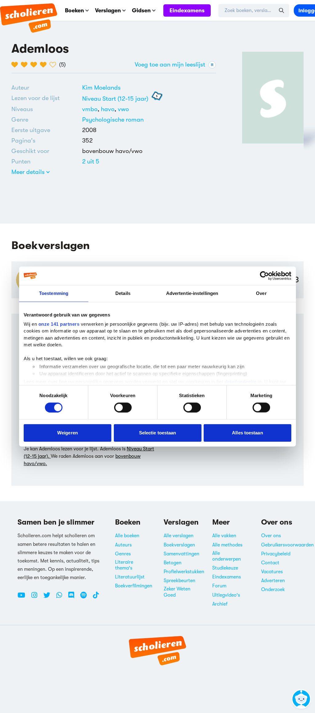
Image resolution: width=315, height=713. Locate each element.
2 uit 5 (90, 161)
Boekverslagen (179, 545)
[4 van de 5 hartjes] (45, 64)
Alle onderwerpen (226, 556)
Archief (220, 604)
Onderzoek (273, 589)
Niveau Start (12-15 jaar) (115, 98)
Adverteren (273, 580)
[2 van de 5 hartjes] (25, 64)
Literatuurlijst (130, 577)
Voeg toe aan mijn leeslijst (170, 64)
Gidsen (141, 10)
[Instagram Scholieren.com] (36, 597)
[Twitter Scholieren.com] (49, 597)
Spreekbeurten (179, 580)
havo (109, 109)
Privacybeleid (275, 554)
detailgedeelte (241, 381)
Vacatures (272, 571)
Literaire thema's (124, 565)
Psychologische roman (113, 119)
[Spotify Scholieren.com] (85, 597)
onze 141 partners (59, 323)
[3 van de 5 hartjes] (35, 64)
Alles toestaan (247, 432)
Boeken (74, 10)
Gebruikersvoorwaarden (287, 545)
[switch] (123, 407)
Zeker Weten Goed (177, 592)
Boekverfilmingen (133, 586)
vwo (123, 109)
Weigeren (67, 432)
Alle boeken (127, 535)
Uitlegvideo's (226, 595)
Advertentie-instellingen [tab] (192, 293)
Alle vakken (224, 535)
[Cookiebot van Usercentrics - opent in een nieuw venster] (264, 275)
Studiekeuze (225, 568)
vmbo (91, 109)
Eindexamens (187, 10)
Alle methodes (227, 545)
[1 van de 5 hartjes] (16, 64)
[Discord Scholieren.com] (73, 597)
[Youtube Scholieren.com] (24, 597)
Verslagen (108, 10)
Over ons (271, 535)
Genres (123, 554)
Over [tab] (261, 293)
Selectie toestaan (157, 432)
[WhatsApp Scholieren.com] (61, 597)
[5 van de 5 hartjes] (54, 64)
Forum (219, 586)
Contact (270, 563)
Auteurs (123, 545)
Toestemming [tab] (53, 293)
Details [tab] (122, 293)
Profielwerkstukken (184, 571)
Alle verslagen (178, 535)
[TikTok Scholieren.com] (96, 597)
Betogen (172, 563)
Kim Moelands (101, 87)
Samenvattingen (181, 554)
